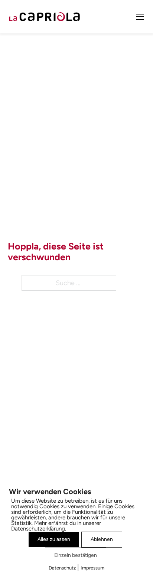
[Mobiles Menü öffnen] (140, 17)
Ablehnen (102, 539)
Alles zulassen (54, 539)
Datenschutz (62, 568)
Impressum (92, 568)
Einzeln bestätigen (75, 555)
